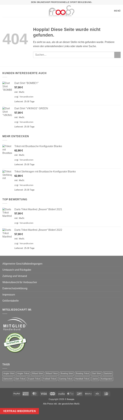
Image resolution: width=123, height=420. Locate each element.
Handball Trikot (82, 379)
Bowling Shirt (67, 373)
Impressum (8, 294)
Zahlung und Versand (14, 276)
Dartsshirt (7, 379)
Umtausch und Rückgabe (16, 269)
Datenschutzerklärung (14, 288)
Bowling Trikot (82, 373)
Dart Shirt (96, 373)
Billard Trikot (52, 373)
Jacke (95, 379)
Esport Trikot (34, 379)
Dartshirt (108, 373)
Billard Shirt (37, 373)
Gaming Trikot (65, 379)
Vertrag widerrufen (19, 411)
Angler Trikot (23, 373)
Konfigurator (106, 379)
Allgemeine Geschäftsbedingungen (22, 263)
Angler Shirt (8, 373)
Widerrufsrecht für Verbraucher (19, 282)
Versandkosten (26, 97)
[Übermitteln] (117, 55)
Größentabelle (10, 300)
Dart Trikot (20, 379)
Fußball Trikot (49, 379)
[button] (4, 10)
